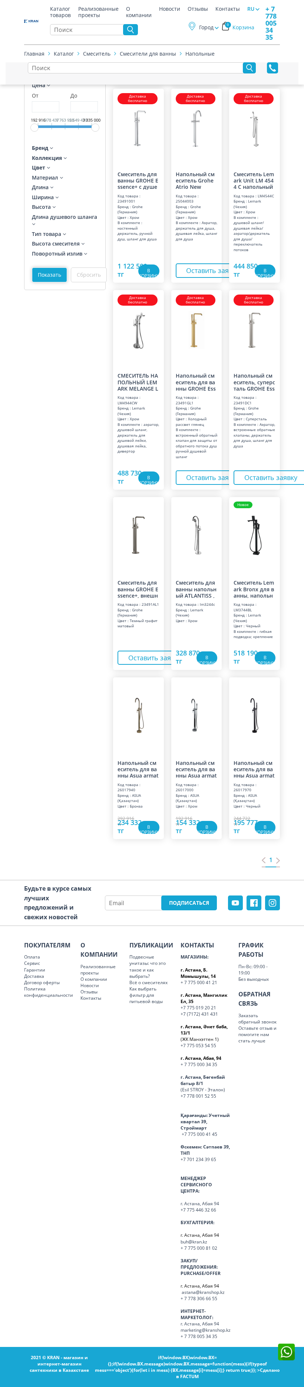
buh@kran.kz (194, 1242)
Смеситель (96, 53)
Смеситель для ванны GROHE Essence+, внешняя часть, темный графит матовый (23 (138, 588)
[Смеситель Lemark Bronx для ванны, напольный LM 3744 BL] (254, 535)
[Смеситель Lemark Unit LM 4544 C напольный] (254, 126)
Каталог (64, 53)
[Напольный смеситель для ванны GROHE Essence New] (196, 328)
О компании (139, 10)
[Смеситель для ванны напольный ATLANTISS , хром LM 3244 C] (196, 535)
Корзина (240, 27)
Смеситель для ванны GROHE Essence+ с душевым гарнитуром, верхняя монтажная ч (138, 180)
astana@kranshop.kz (203, 1292)
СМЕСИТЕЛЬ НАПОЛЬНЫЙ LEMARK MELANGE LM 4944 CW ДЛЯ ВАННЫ (138, 381)
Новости (169, 9)
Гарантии (34, 970)
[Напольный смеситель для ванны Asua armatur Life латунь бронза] (138, 715)
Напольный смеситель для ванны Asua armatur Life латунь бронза (138, 769)
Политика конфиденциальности (48, 992)
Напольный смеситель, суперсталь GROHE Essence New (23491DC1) (254, 381)
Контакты (227, 9)
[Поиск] (130, 29)
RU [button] (250, 9)
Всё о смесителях (148, 982)
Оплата (32, 957)
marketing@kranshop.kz (206, 1330)
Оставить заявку (212, 270)
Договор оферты (42, 982)
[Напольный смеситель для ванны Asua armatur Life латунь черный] (254, 715)
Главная (34, 53)
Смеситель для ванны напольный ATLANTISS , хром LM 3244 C (196, 588)
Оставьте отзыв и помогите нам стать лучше (257, 1034)
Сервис (32, 963)
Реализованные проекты (98, 10)
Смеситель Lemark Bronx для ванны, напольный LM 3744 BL (254, 588)
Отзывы (198, 9)
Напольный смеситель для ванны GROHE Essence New (196, 381)
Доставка (34, 976)
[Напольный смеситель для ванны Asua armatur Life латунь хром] (196, 715)
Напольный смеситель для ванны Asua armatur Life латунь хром (196, 769)
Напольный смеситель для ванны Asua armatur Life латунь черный (254, 769)
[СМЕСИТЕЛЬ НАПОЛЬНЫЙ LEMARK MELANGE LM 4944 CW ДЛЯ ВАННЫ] (138, 328)
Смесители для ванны (148, 53)
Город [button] (206, 27)
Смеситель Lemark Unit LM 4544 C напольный (254, 180)
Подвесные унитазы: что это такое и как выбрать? (147, 966)
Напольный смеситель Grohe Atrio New (195, 180)
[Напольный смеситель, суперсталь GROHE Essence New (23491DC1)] (254, 328)
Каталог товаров (60, 10)
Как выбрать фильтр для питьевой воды (146, 995)
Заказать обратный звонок (257, 1018)
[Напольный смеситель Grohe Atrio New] (196, 126)
